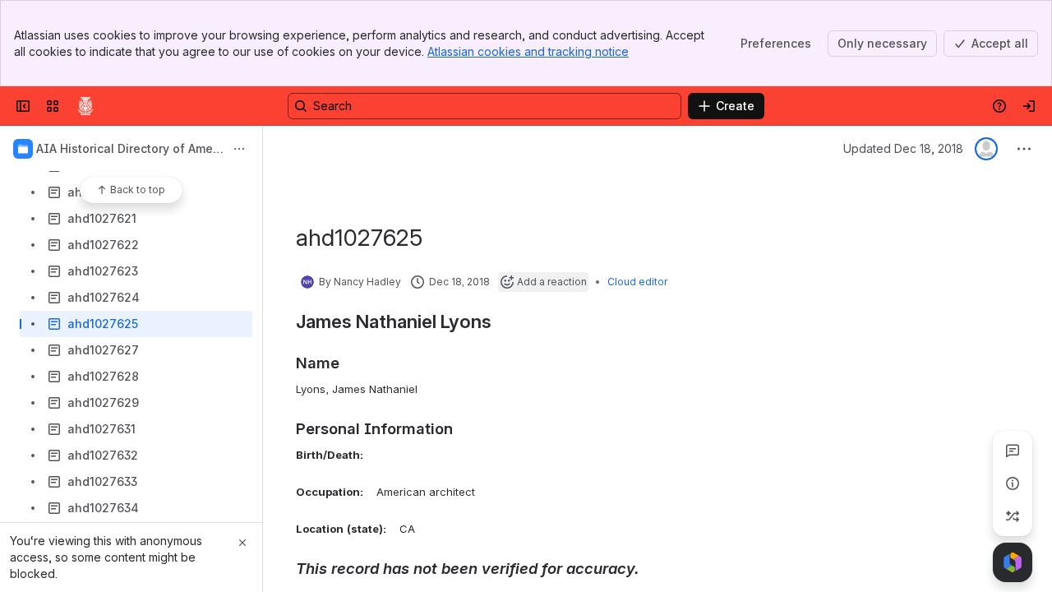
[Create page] (1012, 516)
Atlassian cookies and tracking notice (528, 51)
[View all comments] (1012, 450)
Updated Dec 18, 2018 (903, 148)
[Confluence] (85, 106)
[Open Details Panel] (1012, 483)
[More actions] (239, 149)
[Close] (242, 543)
